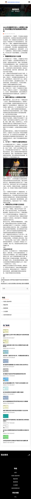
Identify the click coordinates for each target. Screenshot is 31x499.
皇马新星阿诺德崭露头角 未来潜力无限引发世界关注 (15, 364)
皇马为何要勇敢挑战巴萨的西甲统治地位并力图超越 (15, 401)
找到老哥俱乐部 (7, 315)
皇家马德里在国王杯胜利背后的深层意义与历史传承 (15, 410)
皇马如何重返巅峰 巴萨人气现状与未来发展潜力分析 (15, 383)
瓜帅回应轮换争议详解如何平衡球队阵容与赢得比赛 (15, 440)
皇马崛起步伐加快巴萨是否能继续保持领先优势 (14, 374)
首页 (12, 11)
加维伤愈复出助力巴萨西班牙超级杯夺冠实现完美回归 (15, 280)
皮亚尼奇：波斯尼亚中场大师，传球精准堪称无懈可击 (16, 355)
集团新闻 (5, 308)
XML (15, 496)
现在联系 (4, 455)
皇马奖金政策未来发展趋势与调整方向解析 (13, 392)
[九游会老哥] (14, 2)
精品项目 (5, 305)
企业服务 (5, 311)
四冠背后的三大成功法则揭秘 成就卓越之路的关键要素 (15, 283)
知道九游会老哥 (7, 301)
